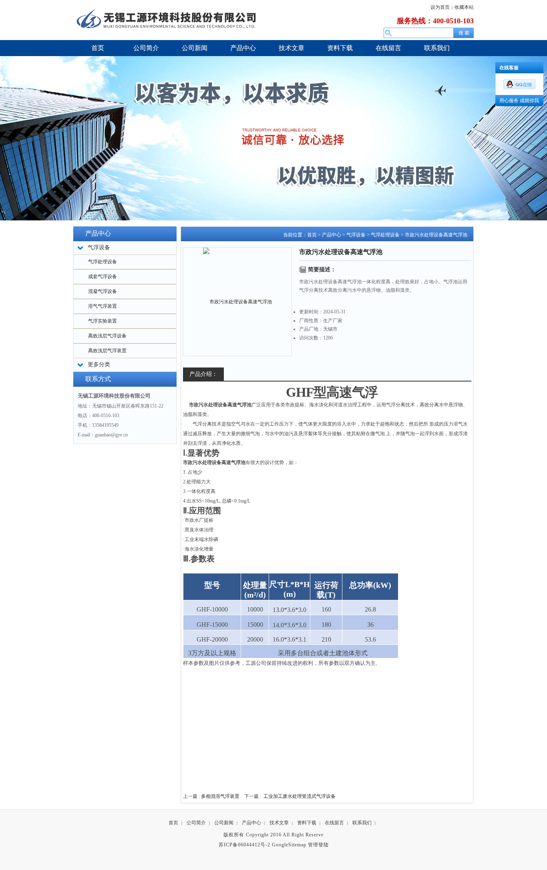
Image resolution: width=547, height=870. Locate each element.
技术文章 (279, 823)
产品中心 (331, 235)
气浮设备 (356, 235)
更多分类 (99, 364)
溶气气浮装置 (102, 306)
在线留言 (334, 823)
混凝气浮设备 (102, 291)
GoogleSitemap (289, 845)
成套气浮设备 (102, 276)
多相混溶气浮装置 (220, 796)
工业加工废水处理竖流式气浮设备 (299, 796)
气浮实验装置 (102, 321)
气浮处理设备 (102, 261)
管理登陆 (318, 845)
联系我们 (362, 823)
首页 (312, 235)
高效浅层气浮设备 (107, 336)
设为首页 (440, 7)
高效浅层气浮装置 (107, 350)
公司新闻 (223, 823)
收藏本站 (464, 7)
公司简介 (196, 823)
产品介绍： (203, 374)
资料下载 (306, 823)
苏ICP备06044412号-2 (244, 845)
